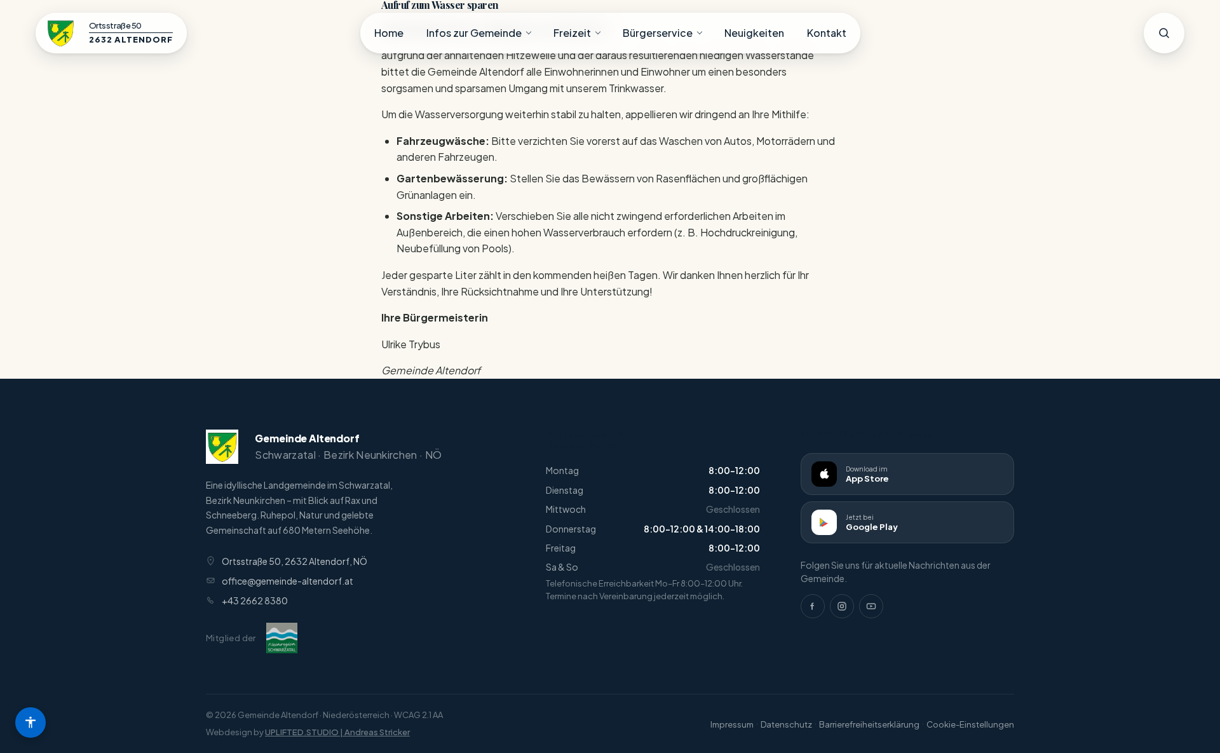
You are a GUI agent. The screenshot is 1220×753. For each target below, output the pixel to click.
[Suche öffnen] (1164, 33)
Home (388, 32)
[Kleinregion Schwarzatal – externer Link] (281, 638)
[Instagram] (842, 606)
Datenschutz (786, 724)
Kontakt (826, 32)
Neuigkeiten (754, 32)
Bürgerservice (658, 32)
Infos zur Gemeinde (474, 32)
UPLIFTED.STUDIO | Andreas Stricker (337, 732)
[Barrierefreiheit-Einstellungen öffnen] (30, 722)
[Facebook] (813, 606)
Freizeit (572, 32)
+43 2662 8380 (255, 600)
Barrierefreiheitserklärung (869, 724)
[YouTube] (871, 606)
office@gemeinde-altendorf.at (287, 581)
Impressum (732, 724)
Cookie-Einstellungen (970, 724)
